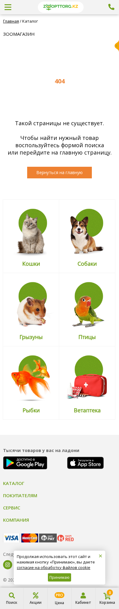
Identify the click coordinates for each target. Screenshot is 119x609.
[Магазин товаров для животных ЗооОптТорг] (61, 7)
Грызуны (31, 337)
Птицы (87, 337)
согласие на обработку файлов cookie (53, 567)
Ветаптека (87, 410)
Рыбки (31, 410)
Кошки (31, 263)
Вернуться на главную (59, 172)
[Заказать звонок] (111, 7)
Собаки (87, 263)
